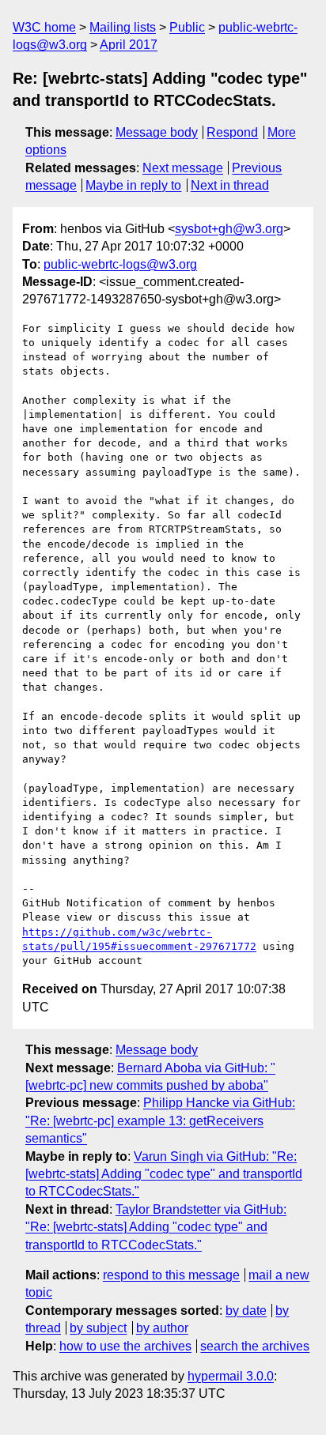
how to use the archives (125, 1346)
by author (162, 1328)
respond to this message (171, 1275)
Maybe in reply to (133, 185)
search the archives (254, 1346)
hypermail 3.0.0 (231, 1376)
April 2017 (128, 44)
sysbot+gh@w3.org (229, 228)
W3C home (44, 27)
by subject (98, 1328)
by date (246, 1310)
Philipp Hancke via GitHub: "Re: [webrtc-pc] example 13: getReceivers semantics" (160, 1120)
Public (187, 27)
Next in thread (230, 185)
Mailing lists (122, 27)
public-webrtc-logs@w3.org (120, 264)
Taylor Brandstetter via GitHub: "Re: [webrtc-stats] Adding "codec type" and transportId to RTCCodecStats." (155, 1227)
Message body (157, 132)
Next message (182, 168)
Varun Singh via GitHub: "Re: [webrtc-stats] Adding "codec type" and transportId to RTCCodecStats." (163, 1174)
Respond (232, 132)
